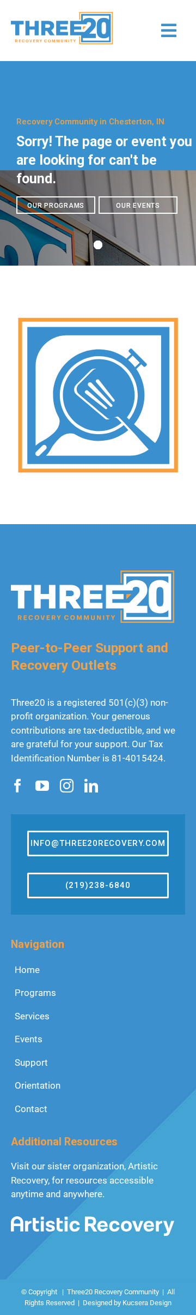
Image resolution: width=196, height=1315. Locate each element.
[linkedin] (91, 785)
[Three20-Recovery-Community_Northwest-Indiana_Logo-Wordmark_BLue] (62, 16)
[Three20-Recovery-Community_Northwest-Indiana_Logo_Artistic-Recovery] (92, 1220)
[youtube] (42, 785)
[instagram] (67, 785)
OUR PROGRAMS (55, 205)
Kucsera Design (146, 1303)
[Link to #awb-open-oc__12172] (168, 30)
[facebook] (17, 785)
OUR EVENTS (138, 205)
